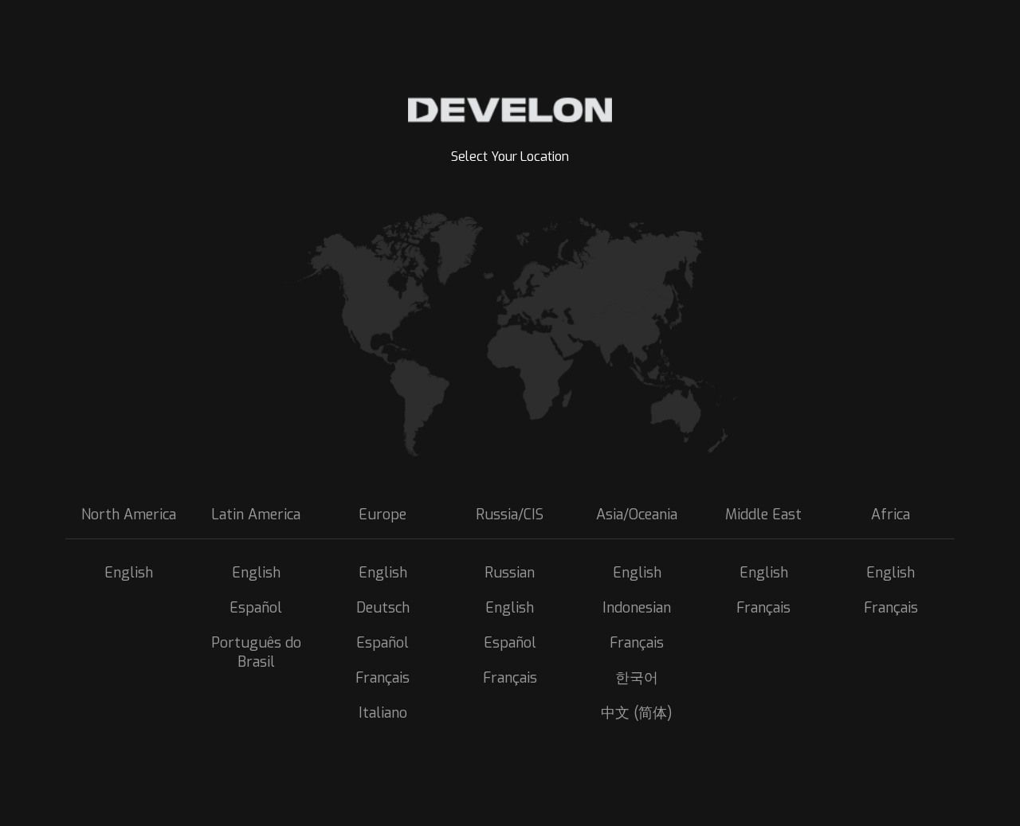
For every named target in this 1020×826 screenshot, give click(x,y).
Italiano (383, 712)
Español (256, 607)
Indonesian (636, 607)
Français (382, 677)
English (128, 572)
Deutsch (383, 607)
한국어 (636, 677)
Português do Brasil (256, 652)
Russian (509, 572)
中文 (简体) (637, 712)
